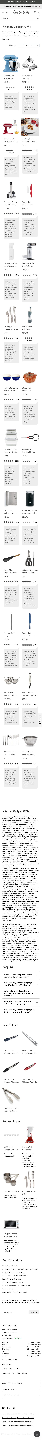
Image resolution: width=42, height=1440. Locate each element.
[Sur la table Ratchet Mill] (30, 315)
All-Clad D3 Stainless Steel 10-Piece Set (10, 694)
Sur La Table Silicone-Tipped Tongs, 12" (10, 1080)
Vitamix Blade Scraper (10, 634)
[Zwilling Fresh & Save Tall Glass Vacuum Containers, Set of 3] (11, 437)
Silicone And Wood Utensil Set (14, 1292)
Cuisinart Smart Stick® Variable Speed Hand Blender (10, 203)
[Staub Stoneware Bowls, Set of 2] (11, 376)
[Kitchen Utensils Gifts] (30, 1179)
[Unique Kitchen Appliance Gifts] (11, 1222)
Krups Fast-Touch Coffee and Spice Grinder (29, 512)
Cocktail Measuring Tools (12, 1282)
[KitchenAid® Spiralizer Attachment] (30, 64)
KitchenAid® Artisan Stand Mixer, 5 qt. (9, 77)
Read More (5, 39)
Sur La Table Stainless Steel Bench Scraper (10, 512)
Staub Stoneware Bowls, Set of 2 (11, 389)
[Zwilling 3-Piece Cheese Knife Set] (11, 315)
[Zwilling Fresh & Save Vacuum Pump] (11, 251)
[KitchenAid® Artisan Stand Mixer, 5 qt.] (11, 64)
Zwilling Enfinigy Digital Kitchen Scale (29, 140)
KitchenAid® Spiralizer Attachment (27, 77)
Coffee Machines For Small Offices (16, 1285)
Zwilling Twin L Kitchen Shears (28, 450)
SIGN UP (34, 1312)
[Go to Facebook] (3, 1408)
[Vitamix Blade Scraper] (11, 621)
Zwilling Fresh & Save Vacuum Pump (10, 264)
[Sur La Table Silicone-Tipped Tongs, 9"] (30, 1067)
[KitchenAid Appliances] (30, 1135)
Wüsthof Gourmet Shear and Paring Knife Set (30, 571)
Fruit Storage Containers (12, 1279)
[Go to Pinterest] (14, 1408)
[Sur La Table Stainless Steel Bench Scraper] (11, 499)
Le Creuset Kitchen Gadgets (11, 1148)
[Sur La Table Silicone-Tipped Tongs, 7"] (30, 681)
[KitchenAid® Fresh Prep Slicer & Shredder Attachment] (11, 127)
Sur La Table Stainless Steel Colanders (28, 753)
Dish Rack (21, 1272)
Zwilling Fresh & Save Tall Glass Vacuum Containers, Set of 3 (11, 450)
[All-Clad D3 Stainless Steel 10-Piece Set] (11, 681)
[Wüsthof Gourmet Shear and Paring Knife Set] (30, 558)
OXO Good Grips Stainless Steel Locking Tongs (11, 1109)
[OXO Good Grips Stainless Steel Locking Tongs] (11, 1096)
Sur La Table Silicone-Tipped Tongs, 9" (29, 1080)
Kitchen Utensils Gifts (29, 1192)
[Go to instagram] (8, 1408)
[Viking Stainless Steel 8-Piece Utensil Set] (11, 740)
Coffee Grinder (8, 1272)
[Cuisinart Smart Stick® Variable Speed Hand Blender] (11, 190)
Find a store (6, 1364)
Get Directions (8, 1373)
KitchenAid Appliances (27, 1148)
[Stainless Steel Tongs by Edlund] (30, 1038)
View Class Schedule (10, 1369)
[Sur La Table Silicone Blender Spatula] (30, 621)
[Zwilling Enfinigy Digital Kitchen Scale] (30, 127)
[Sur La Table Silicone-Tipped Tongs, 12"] (11, 1067)
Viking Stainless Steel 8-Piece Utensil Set (10, 753)
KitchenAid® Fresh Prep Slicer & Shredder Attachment (11, 140)
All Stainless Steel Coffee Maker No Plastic (19, 1269)
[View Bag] (39, 12)
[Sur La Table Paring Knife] (30, 190)
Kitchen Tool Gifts (11, 1191)
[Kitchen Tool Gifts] (11, 1179)
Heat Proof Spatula (10, 1266)
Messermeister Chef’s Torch (28, 264)
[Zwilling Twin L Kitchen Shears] (30, 437)
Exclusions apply (33, 1302)
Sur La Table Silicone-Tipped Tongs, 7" (29, 694)
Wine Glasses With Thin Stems (14, 1276)
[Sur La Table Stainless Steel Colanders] (30, 740)
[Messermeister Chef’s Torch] (30, 251)
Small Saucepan (8, 1289)
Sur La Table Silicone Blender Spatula (29, 634)
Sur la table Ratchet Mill (27, 328)
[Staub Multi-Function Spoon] (11, 558)
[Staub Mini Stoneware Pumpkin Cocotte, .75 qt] (30, 376)
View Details (22, 1373)
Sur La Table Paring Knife (27, 203)
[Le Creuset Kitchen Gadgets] (11, 1135)
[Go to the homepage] (21, 11)
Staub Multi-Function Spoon (10, 571)
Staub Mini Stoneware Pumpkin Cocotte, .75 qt (28, 389)
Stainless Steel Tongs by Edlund (29, 1051)
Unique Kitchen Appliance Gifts (10, 1235)
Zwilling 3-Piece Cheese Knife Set (11, 328)
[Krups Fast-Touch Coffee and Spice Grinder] (30, 499)
